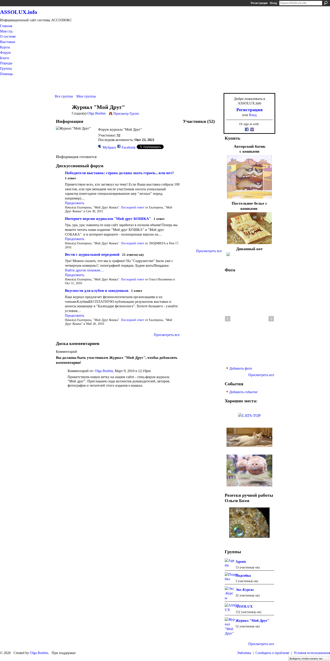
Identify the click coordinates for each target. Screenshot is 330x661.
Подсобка (243, 575)
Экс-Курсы (244, 590)
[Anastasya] (214, 183)
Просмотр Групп (126, 113)
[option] (249, 319)
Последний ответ (132, 207)
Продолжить (74, 203)
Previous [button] (227, 318)
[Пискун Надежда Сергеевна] (190, 231)
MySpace (109, 147)
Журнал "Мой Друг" (252, 620)
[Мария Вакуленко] (214, 136)
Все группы (64, 96)
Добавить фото (240, 368)
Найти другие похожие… (84, 270)
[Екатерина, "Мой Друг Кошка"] (190, 136)
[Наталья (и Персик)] (202, 183)
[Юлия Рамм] (202, 219)
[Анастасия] (190, 207)
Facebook (129, 147)
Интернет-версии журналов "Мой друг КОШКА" (108, 219)
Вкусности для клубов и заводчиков (96, 290)
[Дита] (214, 159)
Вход (273, 3)
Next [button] (271, 318)
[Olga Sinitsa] (202, 243)
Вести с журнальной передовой (92, 254)
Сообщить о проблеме (272, 653)
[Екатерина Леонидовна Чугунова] (190, 243)
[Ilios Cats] (190, 219)
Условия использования (312, 653)
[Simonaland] (202, 148)
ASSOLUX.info (18, 12)
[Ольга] (214, 148)
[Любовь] (190, 195)
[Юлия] (214, 243)
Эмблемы (244, 653)
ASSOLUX (244, 606)
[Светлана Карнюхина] (214, 207)
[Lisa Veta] (202, 231)
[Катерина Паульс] (202, 195)
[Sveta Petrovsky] (214, 171)
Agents (240, 561)
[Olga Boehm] (62, 115)
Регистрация (259, 3)
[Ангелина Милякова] (202, 171)
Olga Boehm (96, 113)
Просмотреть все (167, 335)
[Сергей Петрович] (214, 219)
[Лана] (190, 159)
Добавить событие (243, 392)
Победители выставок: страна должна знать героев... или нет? (119, 173)
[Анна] (190, 183)
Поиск (326, 3)
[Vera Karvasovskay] (190, 171)
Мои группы (86, 96)
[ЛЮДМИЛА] (190, 148)
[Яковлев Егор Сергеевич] (202, 159)
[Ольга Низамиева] (202, 136)
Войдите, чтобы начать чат (306, 658)
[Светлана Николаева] (214, 231)
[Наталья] (214, 195)
